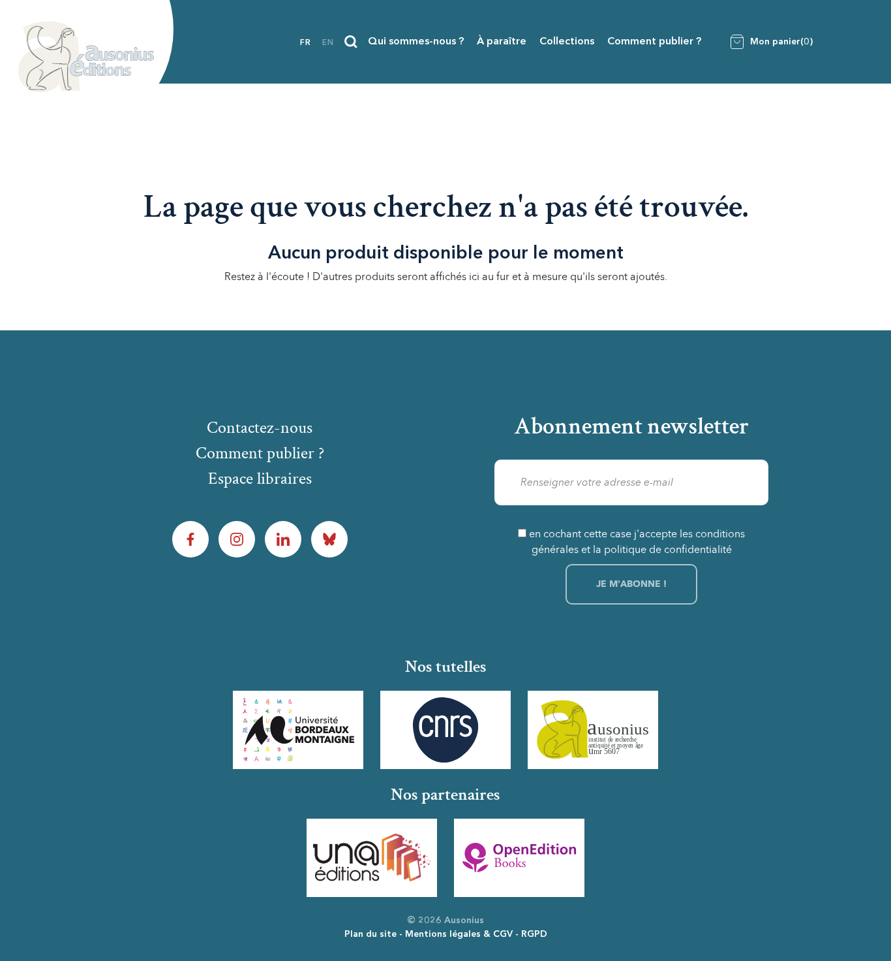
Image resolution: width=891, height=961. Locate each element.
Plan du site (370, 934)
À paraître (501, 42)
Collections (566, 42)
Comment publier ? (654, 42)
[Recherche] (351, 41)
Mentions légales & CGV (459, 934)
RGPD (534, 934)
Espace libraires (260, 478)
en (328, 43)
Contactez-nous (259, 428)
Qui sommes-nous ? (416, 42)
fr (305, 43)
